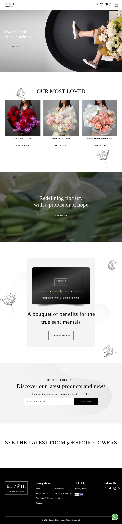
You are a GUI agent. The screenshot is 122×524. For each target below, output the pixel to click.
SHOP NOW (15, 46)
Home (38, 489)
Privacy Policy (81, 489)
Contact (39, 503)
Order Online (41, 493)
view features (61, 335)
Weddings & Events (44, 498)
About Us (61, 215)
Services (58, 498)
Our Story (59, 489)
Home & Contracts (63, 493)
